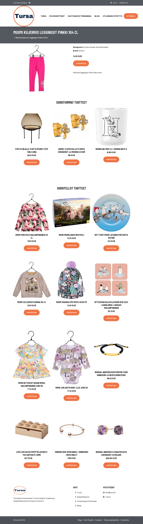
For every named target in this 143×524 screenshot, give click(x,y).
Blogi (97, 16)
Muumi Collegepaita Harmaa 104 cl (31, 302)
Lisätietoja (81, 63)
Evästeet (98, 520)
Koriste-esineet (89, 47)
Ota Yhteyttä (88, 520)
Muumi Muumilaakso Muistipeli (71, 235)
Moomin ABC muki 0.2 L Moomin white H (111, 149)
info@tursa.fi (123, 3)
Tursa (43, 16)
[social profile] (29, 3)
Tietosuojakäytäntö (111, 520)
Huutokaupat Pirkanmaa (79, 16)
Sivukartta (125, 520)
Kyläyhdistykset (57, 16)
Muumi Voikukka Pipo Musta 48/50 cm (71, 302)
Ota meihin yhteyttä (112, 16)
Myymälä (131, 16)
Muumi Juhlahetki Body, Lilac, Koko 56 (71, 387)
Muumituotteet (102, 47)
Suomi (115, 3)
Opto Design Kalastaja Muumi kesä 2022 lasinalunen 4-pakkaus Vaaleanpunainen (111, 305)
